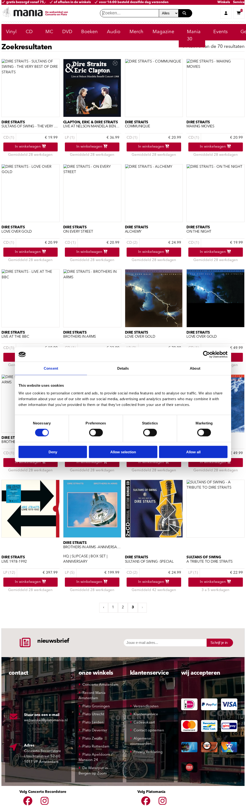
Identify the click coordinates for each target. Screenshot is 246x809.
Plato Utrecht (93, 714)
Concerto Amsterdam (100, 685)
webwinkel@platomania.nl (46, 720)
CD (29, 32)
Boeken (89, 32)
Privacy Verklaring (148, 752)
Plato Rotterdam (95, 746)
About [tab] (195, 368)
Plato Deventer (94, 730)
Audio (113, 32)
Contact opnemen (149, 730)
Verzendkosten (146, 706)
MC (49, 32)
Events (220, 32)
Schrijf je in (219, 643)
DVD (67, 32)
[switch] (96, 432)
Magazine (163, 32)
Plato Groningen (96, 706)
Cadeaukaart (144, 722)
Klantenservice (146, 714)
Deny (53, 452)
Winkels (223, 2)
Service (239, 2)
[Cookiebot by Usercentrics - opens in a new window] (206, 354)
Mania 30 (194, 36)
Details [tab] (123, 368)
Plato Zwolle (92, 739)
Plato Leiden (93, 722)
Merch (136, 32)
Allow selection (123, 452)
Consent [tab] (51, 368)
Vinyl (11, 32)
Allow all (193, 452)
